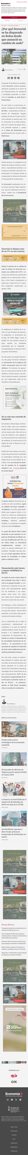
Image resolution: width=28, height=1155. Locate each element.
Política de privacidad (22, 2)
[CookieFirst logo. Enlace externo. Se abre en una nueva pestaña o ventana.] (5, 3)
